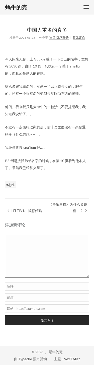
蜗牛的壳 (56, 352)
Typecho (25, 359)
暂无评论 (79, 37)
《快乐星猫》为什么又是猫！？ (68, 207)
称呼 (10, 286)
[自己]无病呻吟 (59, 37)
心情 (11, 185)
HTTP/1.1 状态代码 (27, 210)
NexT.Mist (72, 359)
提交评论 (47, 320)
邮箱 (10, 298)
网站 (10, 309)
